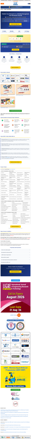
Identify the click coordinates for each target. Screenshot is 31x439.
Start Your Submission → (15, 67)
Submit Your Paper (15, 49)
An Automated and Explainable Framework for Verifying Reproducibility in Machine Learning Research (14, 416)
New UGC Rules (15, 318)
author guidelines (8, 157)
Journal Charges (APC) (16, 389)
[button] (2, 3)
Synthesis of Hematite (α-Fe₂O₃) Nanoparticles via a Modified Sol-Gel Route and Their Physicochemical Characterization (14, 413)
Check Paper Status (16, 280)
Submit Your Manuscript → (15, 271)
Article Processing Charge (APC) (16, 110)
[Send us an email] (29, 3)
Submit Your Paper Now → (15, 226)
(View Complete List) (12, 169)
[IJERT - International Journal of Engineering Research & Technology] (15, 3)
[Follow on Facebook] (28, 3)
